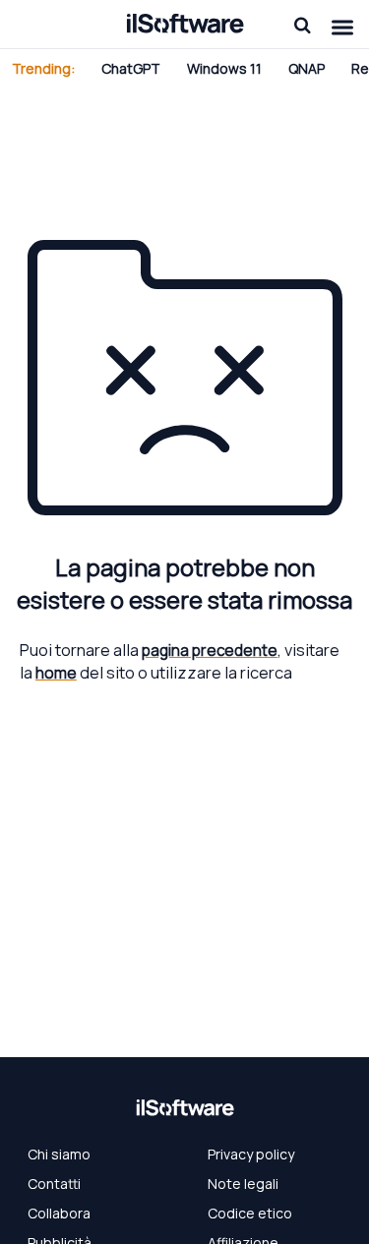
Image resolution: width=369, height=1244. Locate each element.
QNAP (306, 68)
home (56, 672)
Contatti (54, 1183)
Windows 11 (224, 68)
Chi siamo (59, 1154)
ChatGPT (130, 68)
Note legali (243, 1183)
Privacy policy (251, 1154)
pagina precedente (209, 650)
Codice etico (250, 1213)
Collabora (59, 1213)
